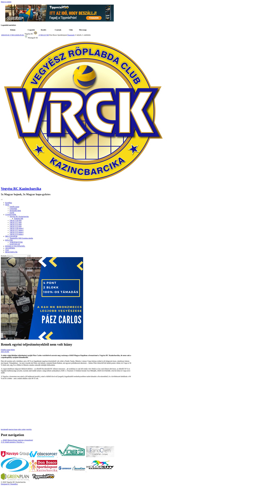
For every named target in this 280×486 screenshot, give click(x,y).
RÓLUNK (9, 240)
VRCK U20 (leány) (16, 228)
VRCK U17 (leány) (16, 230)
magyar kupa (13, 429)
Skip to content (6, 2)
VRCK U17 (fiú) (16, 222)
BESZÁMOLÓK (11, 252)
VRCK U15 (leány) (16, 232)
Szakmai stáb (18, 218)
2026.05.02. (12, 35)
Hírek (7, 205)
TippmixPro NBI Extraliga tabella (21, 238)
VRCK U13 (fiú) (16, 226)
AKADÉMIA (10, 248)
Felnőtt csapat (14, 207)
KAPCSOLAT (15, 244)
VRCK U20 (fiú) (16, 220)
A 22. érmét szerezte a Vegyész (12, 442)
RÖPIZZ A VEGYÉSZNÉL (15, 246)
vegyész (29, 429)
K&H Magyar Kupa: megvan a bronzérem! (17, 440)
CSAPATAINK (10, 214)
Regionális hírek (15, 211)
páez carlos (22, 429)
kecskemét (4, 429)
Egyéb (12, 213)
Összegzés (70, 35)
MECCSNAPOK (11, 236)
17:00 (43, 35)
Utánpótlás (13, 209)
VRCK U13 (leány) (16, 234)
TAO (7, 250)
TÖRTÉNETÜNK (16, 242)
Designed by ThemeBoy (9, 484)
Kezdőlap (8, 203)
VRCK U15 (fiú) (16, 224)
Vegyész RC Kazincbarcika (21, 188)
